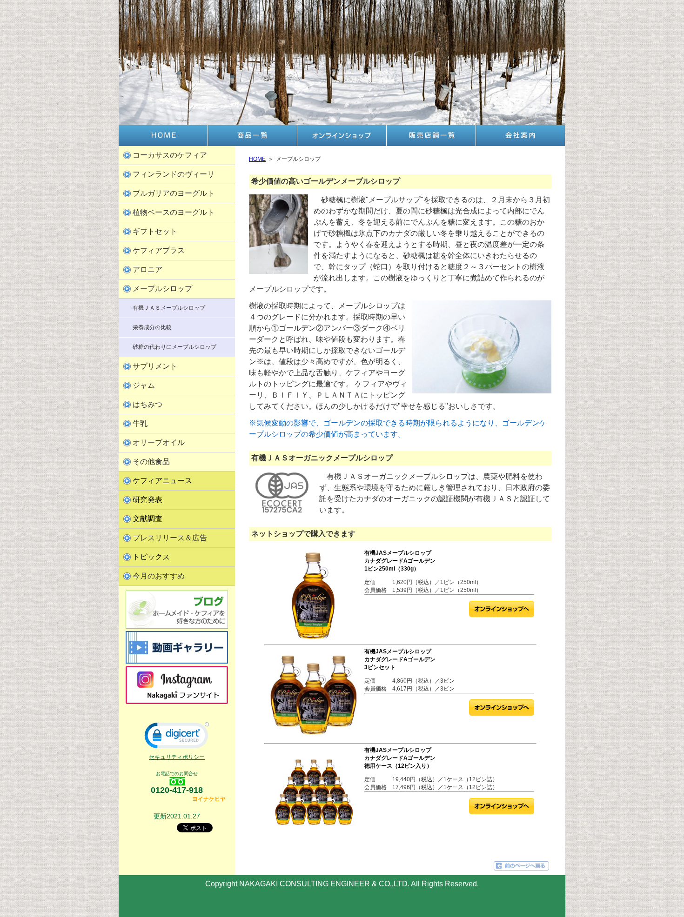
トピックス (151, 557)
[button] (176, 737)
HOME (257, 159)
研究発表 (147, 500)
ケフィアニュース (162, 481)
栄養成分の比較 (152, 327)
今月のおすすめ (159, 576)
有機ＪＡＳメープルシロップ (169, 308)
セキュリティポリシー (177, 757)
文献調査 (147, 519)
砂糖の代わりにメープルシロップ (174, 347)
